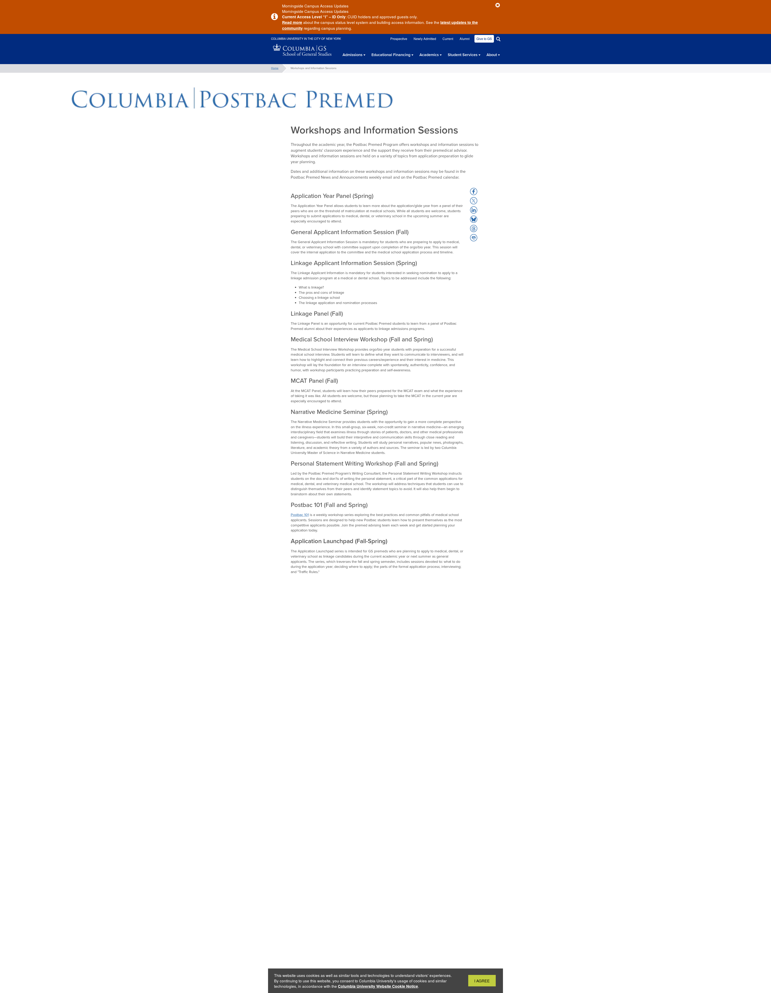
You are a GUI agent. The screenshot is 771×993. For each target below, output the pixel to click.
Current (448, 38)
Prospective (398, 38)
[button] (497, 5)
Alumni (465, 38)
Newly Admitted (425, 38)
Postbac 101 (300, 514)
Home (274, 68)
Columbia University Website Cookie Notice (378, 986)
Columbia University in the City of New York (306, 39)
